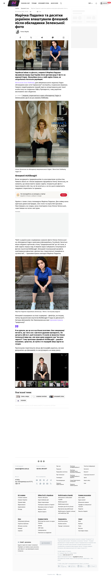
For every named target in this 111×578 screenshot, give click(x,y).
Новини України (22, 500)
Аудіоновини (21, 507)
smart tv (81, 566)
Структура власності (89, 474)
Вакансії (86, 471)
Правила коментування (74, 485)
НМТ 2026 (40, 528)
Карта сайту (87, 480)
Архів (85, 477)
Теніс (79, 526)
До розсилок (46, 543)
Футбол (80, 523)
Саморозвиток (42, 530)
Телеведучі (59, 477)
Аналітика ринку (63, 521)
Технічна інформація (89, 466)
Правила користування (60, 484)
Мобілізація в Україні (65, 495)
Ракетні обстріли (43, 497)
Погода (20, 509)
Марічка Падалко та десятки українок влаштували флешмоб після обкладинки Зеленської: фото (50, 8)
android (62, 566)
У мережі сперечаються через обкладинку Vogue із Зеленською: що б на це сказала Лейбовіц (38, 96)
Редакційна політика (61, 471)
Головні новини (22, 497)
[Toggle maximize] (66, 355)
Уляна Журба (24, 31)
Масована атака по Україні (45, 507)
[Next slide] (65, 368)
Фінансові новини (83, 502)
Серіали (20, 530)
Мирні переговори (43, 502)
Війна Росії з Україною (45, 495)
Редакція (58, 469)
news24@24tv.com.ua (22, 469)
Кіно (19, 519)
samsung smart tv (92, 566)
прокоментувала (56, 320)
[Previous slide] (18, 368)
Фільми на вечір (22, 526)
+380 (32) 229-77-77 (68, 555)
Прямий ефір (21, 502)
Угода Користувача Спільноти (75, 481)
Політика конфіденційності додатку (75, 476)
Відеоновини (21, 504)
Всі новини (21, 495)
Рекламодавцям (60, 480)
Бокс (79, 521)
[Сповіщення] (96, 3)
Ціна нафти (81, 497)
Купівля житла (62, 523)
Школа (40, 525)
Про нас (58, 466)
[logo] (13, 3)
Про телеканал (60, 474)
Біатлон (80, 528)
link (36, 480)
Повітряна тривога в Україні (46, 504)
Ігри (85, 483)
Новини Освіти (43, 519)
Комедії (20, 528)
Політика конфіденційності (75, 467)
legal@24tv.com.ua (78, 556)
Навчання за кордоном (44, 532)
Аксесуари (54, 3)
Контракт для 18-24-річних (65, 506)
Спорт (80, 519)
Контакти (86, 469)
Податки (80, 509)
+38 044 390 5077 (41, 469)
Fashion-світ (25, 3)
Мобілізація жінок (63, 504)
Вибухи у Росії (42, 509)
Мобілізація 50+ (62, 502)
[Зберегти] (63, 37)
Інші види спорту (83, 530)
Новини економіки (84, 495)
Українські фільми (23, 523)
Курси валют (82, 500)
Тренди (34, 3)
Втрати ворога (42, 511)
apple (72, 566)
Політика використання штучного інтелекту (75, 471)
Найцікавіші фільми (23, 521)
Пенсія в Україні (82, 511)
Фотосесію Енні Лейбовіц (25, 83)
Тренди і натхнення (63, 526)
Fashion (17, 8)
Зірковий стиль (43, 3)
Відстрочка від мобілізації (65, 509)
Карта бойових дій (43, 500)
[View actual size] (62, 355)
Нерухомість (62, 519)
